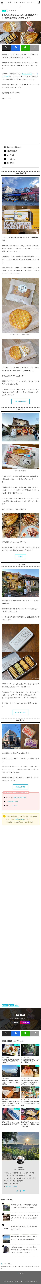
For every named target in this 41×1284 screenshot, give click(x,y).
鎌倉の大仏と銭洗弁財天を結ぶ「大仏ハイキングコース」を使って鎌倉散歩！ (24, 1238)
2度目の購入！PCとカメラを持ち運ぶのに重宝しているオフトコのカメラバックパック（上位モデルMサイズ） (24, 1249)
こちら (13, 805)
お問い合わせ (19, 819)
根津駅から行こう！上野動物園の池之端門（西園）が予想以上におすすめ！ (24, 1206)
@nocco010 (12, 801)
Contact (21, 1273)
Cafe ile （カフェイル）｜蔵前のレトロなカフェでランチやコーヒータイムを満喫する (24, 1217)
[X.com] (15, 1022)
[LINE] (24, 1191)
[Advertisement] (20, 120)
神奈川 (4, 11)
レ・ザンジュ (10, 159)
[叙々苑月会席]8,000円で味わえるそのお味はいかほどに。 (24, 1228)
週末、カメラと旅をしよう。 (16, 1281)
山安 (19, 556)
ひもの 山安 (9, 155)
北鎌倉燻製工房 (11, 151)
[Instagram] (20, 6)
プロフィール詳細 (11, 1186)
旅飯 (17, 1005)
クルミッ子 (26, 73)
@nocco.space (19, 797)
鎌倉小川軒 (9, 163)
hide (20, 147)
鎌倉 (12, 1005)
